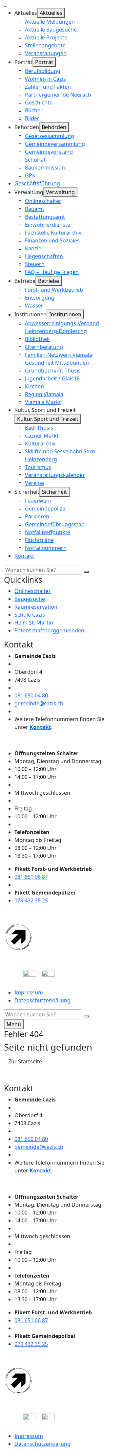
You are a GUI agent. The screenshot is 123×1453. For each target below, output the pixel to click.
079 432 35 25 (31, 900)
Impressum (28, 992)
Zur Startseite (25, 1061)
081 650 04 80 (31, 695)
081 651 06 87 (31, 876)
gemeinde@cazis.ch (38, 703)
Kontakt (40, 727)
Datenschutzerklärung (42, 1000)
